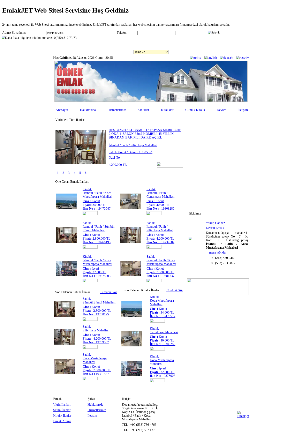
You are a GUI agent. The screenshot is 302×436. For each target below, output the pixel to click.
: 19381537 (160, 276)
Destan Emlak (215, 228)
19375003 (162, 375)
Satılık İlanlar (61, 410)
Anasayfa (62, 110)
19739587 (96, 342)
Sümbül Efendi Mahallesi (99, 302)
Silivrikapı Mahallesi (96, 330)
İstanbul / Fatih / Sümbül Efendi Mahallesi (98, 228)
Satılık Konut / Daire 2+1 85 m (130, 152)
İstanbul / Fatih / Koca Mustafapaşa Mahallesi (97, 194)
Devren (221, 110)
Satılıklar (143, 110)
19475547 (162, 316)
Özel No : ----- (118, 157)
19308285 (162, 344)
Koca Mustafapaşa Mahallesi (95, 360)
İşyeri (91, 268)
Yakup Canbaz (215, 223)
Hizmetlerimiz (116, 110)
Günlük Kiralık (195, 110)
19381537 (96, 374)
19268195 (96, 314)
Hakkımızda (88, 110)
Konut (91, 201)
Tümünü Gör (108, 292)
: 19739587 (160, 242)
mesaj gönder (217, 252)
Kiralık (87, 189)
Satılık (87, 223)
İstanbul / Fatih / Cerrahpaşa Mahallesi (160, 194)
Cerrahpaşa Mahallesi (164, 332)
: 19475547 (97, 208)
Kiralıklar (167, 110)
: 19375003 (97, 276)
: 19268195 (97, 242)
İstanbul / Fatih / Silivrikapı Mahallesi (133, 145)
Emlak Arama (62, 421)
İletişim (243, 110)
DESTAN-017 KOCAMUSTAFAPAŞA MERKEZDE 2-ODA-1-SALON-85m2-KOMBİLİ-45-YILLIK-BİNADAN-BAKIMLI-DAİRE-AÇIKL (145, 133)
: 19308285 (160, 208)
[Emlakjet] (243, 416)
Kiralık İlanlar (62, 415)
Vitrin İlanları (61, 404)
